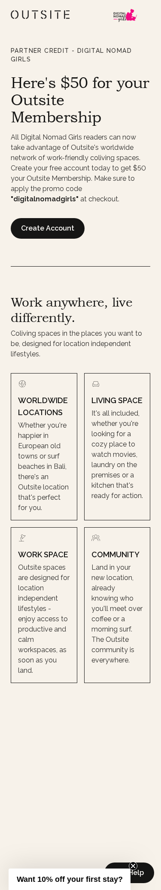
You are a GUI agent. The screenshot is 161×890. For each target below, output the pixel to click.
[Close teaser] (133, 866)
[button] (70, 879)
